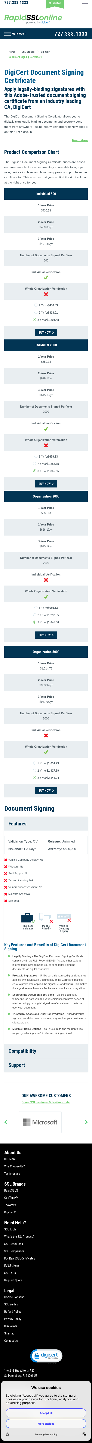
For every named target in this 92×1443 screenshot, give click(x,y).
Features (18, 824)
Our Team (10, 1159)
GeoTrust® (11, 1197)
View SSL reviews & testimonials (46, 1102)
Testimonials (12, 1173)
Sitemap (9, 1333)
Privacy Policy (12, 1319)
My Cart (57, 3)
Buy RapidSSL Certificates (19, 1258)
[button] (46, 1356)
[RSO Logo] (33, 19)
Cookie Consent (14, 1297)
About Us (12, 1152)
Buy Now (45, 332)
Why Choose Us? (14, 1166)
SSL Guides (11, 1304)
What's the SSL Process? (19, 1236)
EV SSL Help (11, 1265)
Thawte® (10, 1205)
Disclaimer (10, 1326)
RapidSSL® (11, 1190)
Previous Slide (5, 1122)
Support (17, 1065)
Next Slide (86, 1122)
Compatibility (22, 1051)
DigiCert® (10, 1212)
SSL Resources (13, 1244)
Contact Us (11, 1340)
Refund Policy (12, 1311)
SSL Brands (15, 1184)
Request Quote (13, 1280)
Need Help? (15, 1222)
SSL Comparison (14, 1251)
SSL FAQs (10, 1273)
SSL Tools (10, 1229)
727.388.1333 (16, 2)
